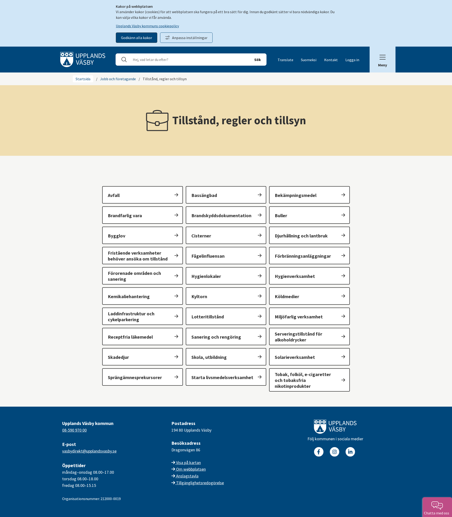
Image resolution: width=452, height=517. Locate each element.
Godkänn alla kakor (136, 37)
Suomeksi (308, 59)
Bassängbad (204, 195)
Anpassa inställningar (189, 37)
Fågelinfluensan (208, 256)
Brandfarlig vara (125, 215)
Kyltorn (199, 296)
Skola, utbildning (209, 357)
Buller (281, 215)
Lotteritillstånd (207, 317)
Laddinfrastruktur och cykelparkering (131, 316)
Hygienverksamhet (295, 276)
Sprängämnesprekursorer (135, 377)
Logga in (352, 59)
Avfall (114, 195)
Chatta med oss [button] (437, 513)
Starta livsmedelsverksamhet (222, 377)
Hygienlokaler (206, 276)
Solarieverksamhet (295, 357)
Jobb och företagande (118, 78)
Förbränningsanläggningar (303, 256)
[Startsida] (82, 59)
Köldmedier (287, 296)
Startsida (83, 78)
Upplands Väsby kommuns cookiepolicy (147, 26)
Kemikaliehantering (129, 296)
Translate (285, 59)
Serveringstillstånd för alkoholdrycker (298, 337)
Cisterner (201, 236)
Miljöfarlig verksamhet (299, 317)
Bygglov (116, 236)
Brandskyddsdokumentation (221, 215)
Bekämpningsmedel (295, 195)
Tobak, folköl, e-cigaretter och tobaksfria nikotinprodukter (303, 380)
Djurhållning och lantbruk (301, 236)
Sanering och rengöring (216, 337)
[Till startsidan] (335, 428)
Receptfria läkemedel (130, 337)
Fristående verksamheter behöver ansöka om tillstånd (138, 256)
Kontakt (331, 59)
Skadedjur (118, 357)
